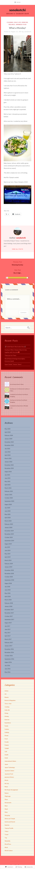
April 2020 (8, 517)
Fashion (7, 729)
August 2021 (8, 471)
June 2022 (7, 452)
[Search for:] (17, 327)
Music (6, 786)
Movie (6, 780)
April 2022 (8, 455)
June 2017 (7, 629)
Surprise (7, 825)
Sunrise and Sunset (10, 822)
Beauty (7, 697)
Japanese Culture (9, 770)
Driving (7, 716)
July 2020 (7, 507)
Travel (6, 834)
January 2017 (8, 646)
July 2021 (7, 475)
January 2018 (8, 606)
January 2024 (8, 438)
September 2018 (9, 580)
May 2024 (7, 429)
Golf (6, 751)
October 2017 (9, 616)
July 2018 (7, 586)
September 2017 (9, 619)
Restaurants (8, 802)
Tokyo (6, 831)
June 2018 (7, 590)
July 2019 (7, 547)
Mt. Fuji (7, 783)
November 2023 (9, 445)
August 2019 (8, 544)
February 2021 (9, 491)
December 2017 (9, 609)
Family (6, 726)
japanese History (9, 777)
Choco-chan (8, 703)
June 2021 (7, 478)
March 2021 (8, 488)
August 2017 (8, 623)
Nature (6, 793)
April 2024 (8, 432)
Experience (8, 723)
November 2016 (9, 652)
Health (6, 754)
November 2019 (9, 534)
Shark (6, 809)
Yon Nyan (12, 400)
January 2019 (8, 567)
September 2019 (9, 540)
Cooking (10, 22)
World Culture (9, 850)
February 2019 (9, 563)
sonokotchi (17, 10)
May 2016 (7, 672)
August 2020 (8, 504)
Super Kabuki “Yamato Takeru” (13, 364)
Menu (19, 2)
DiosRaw (12, 389)
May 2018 (7, 593)
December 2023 (9, 442)
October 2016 (9, 655)
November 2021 (9, 468)
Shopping (7, 815)
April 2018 (8, 596)
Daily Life (17, 22)
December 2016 (9, 649)
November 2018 (9, 573)
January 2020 (8, 527)
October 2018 (9, 577)
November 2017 (9, 613)
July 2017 (7, 626)
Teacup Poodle (9, 828)
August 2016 (8, 662)
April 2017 (8, 636)
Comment (23, 312)
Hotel (6, 758)
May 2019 (7, 553)
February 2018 (9, 603)
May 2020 (7, 514)
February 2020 (9, 524)
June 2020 (7, 511)
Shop (6, 812)
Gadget (7, 748)
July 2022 (7, 448)
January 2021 (8, 494)
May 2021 (7, 481)
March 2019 (8, 560)
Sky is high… (17, 271)
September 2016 (9, 659)
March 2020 (8, 521)
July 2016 (7, 665)
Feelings (12, 24)
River (6, 806)
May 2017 (7, 632)
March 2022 (8, 458)
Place (6, 799)
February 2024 (9, 435)
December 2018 (9, 570)
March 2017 (8, 639)
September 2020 (9, 501)
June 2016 (7, 669)
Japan (6, 764)
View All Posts (17, 249)
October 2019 (9, 537)
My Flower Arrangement (11, 790)
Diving (6, 713)
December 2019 (9, 530)
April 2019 (8, 557)
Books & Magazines (10, 700)
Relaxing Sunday (17, 263)
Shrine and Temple (10, 818)
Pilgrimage (7, 796)
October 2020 (9, 498)
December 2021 (9, 465)
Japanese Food (21, 24)
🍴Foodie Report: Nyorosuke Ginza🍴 (15, 346)
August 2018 (8, 583)
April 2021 (8, 484)
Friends (7, 745)
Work (6, 847)
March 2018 (8, 600)
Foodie (6, 742)
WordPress (8, 844)
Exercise (25, 22)
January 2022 (8, 461)
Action (6, 691)
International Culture (10, 761)
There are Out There (10, 355)
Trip (6, 838)
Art (5, 694)
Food (6, 739)
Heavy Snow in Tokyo (18, 384)
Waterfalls (7, 841)
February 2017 (9, 642)
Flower (6, 735)
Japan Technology (10, 767)
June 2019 (7, 550)
